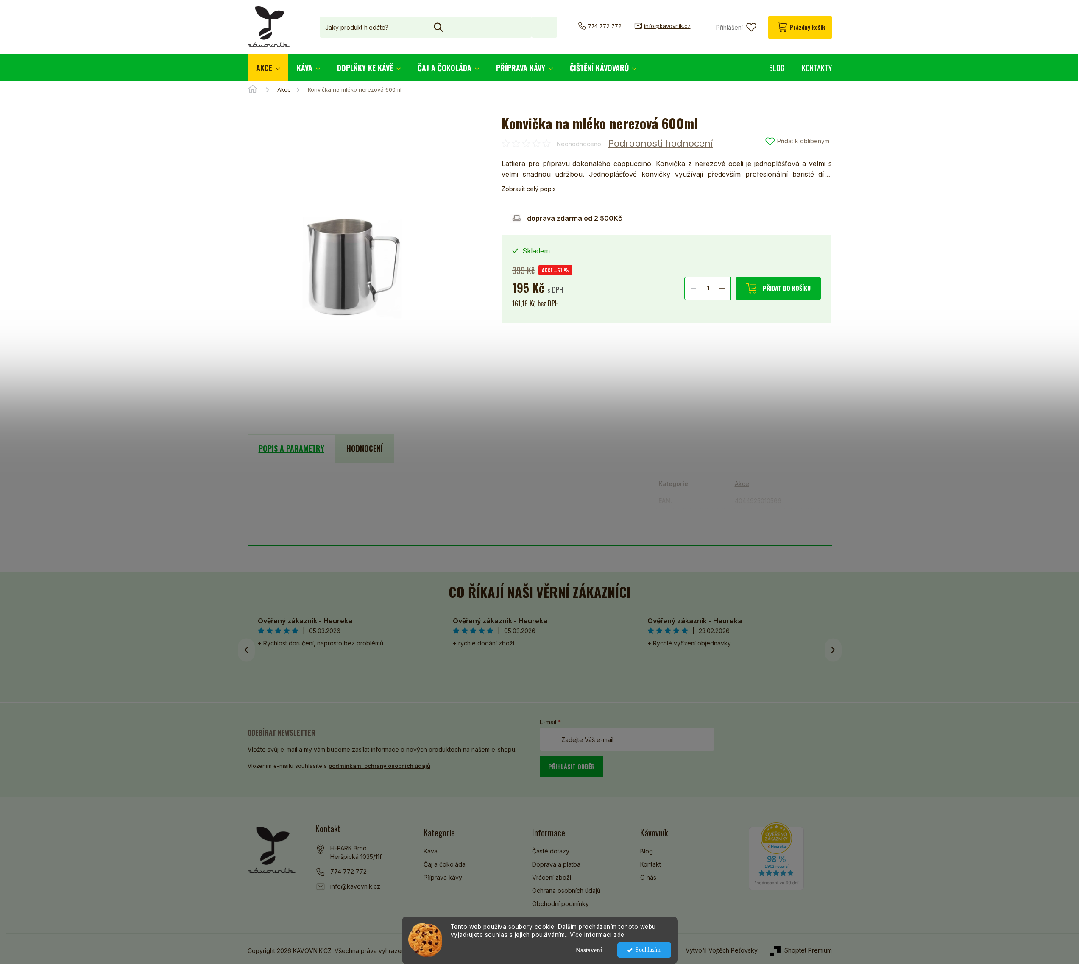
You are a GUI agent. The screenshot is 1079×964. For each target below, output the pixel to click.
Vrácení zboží (551, 877)
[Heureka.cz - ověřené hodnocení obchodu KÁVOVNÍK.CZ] (776, 856)
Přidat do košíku (787, 287)
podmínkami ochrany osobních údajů (379, 765)
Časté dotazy (550, 851)
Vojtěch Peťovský (733, 950)
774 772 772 (348, 871)
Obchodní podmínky (560, 903)
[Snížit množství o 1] (693, 288)
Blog (646, 851)
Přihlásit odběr (571, 766)
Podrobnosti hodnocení (660, 143)
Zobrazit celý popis (529, 188)
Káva (431, 851)
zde (619, 934)
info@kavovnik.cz (355, 886)
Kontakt (650, 864)
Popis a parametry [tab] (291, 448)
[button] (833, 650)
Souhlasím (648, 950)
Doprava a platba (556, 864)
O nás (648, 877)
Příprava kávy (443, 877)
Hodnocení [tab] (364, 448)
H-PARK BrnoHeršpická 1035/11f (356, 852)
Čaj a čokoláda (445, 864)
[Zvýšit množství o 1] (722, 288)
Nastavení (589, 950)
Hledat (544, 26)
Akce (742, 483)
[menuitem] (268, 67)
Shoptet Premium (808, 950)
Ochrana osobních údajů (566, 890)
